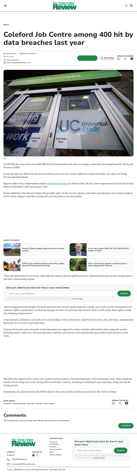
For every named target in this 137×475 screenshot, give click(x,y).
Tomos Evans (11, 53)
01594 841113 (21, 459)
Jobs (51, 452)
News (6, 25)
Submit (124, 293)
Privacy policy (56, 449)
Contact (53, 446)
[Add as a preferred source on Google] (107, 58)
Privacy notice (77, 299)
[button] (5, 6)
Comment (126, 425)
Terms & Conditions (54, 443)
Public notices (56, 454)
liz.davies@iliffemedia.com (23, 464)
